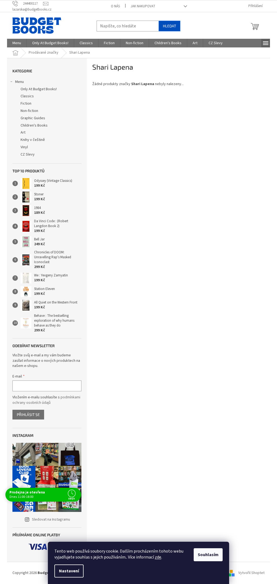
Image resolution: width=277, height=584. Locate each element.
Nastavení (69, 571)
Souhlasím (208, 555)
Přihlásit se (28, 414)
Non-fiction (29, 111)
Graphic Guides (33, 118)
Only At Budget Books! (39, 89)
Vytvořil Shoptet (251, 573)
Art (23, 132)
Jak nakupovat (143, 6)
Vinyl (24, 147)
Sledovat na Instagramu (51, 519)
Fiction (26, 103)
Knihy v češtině (33, 140)
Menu (19, 82)
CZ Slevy (28, 154)
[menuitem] (17, 43)
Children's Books (34, 125)
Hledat (169, 26)
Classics (27, 96)
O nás (115, 6)
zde (158, 557)
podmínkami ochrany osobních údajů (46, 400)
